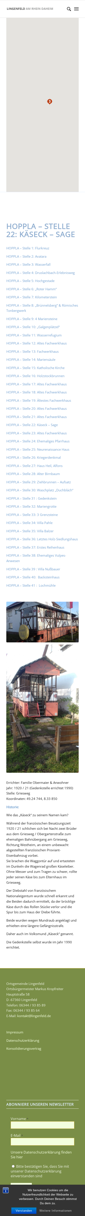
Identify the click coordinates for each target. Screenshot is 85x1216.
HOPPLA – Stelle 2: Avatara (26, 256)
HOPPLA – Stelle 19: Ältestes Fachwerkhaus (38, 400)
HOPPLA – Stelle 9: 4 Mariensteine (31, 319)
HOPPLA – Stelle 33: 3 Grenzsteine (32, 514)
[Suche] (67, 9)
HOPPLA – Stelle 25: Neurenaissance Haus (37, 449)
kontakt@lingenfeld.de (34, 1016)
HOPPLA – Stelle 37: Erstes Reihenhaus (35, 547)
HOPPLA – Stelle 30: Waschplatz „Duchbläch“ (39, 490)
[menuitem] (67, 9)
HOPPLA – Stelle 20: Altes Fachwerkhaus (36, 408)
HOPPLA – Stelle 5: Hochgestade (30, 281)
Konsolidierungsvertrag (23, 1048)
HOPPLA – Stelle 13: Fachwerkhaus (32, 351)
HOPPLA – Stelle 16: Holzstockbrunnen (35, 376)
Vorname (19, 1118)
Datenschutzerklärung (22, 1040)
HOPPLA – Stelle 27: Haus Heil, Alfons (34, 466)
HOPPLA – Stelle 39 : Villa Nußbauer (33, 569)
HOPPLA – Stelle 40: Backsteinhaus (33, 577)
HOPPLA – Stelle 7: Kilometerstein (31, 297)
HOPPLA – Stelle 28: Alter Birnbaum (33, 474)
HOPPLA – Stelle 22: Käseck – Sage (32, 425)
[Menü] (76, 9)
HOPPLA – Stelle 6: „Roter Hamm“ (31, 289)
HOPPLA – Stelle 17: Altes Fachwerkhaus (36, 384)
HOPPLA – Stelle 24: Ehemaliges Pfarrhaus (38, 441)
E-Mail (17, 1135)
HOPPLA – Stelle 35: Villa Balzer (30, 531)
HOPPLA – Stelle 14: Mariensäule (30, 359)
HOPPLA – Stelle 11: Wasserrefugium (34, 335)
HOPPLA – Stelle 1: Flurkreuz (27, 248)
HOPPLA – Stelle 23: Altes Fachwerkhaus (36, 433)
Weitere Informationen (55, 1210)
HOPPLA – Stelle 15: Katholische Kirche (35, 368)
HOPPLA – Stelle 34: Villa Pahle (29, 523)
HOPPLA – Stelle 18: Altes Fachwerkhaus (36, 392)
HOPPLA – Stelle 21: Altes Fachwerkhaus (36, 417)
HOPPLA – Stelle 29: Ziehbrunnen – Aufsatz (38, 482)
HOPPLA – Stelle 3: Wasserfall (28, 264)
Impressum (14, 1032)
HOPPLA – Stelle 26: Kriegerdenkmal (33, 457)
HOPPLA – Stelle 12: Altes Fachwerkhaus (36, 343)
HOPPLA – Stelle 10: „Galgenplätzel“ (33, 327)
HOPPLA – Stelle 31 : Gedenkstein (31, 498)
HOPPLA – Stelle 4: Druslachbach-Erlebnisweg (40, 272)
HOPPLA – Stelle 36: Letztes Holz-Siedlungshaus (42, 539)
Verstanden (24, 1210)
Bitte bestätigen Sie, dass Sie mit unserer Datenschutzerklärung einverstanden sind (40, 1171)
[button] (50, 102)
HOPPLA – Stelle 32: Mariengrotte (31, 506)
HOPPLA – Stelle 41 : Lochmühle (31, 585)
